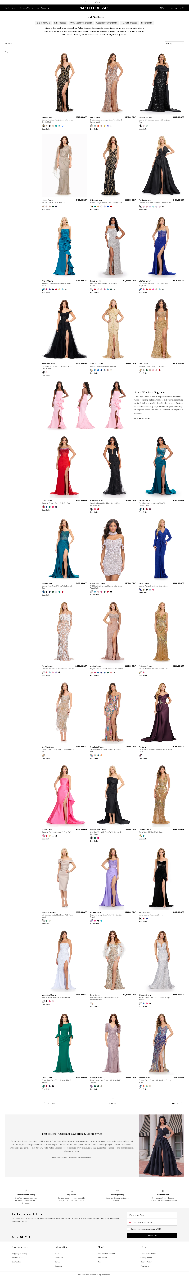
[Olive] (144, 590)
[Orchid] (150, 207)
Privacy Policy (146, 1258)
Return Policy (17, 1258)
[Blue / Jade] (56, 126)
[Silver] (92, 289)
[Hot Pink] (153, 289)
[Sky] (63, 289)
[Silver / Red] (144, 1086)
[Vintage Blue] (105, 370)
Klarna (57, 1262)
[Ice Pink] (160, 207)
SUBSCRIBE (152, 1235)
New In (7, 8)
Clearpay (58, 1266)
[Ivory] (111, 126)
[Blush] (53, 126)
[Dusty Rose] (46, 206)
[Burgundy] (147, 509)
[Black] (50, 126)
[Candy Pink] (53, 672)
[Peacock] (43, 289)
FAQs (57, 1253)
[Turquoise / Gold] (147, 1086)
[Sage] (147, 126)
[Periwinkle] (108, 126)
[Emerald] (111, 289)
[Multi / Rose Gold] (59, 126)
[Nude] (156, 289)
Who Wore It (102, 1258)
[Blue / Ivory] (63, 126)
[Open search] (176, 8)
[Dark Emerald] (53, 206)
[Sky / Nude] (95, 126)
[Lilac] (156, 207)
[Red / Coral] (98, 126)
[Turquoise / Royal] (108, 206)
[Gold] (105, 126)
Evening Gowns (26, 8)
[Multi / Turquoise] (98, 755)
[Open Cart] (183, 8)
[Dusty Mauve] (92, 1086)
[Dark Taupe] (50, 206)
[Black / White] (56, 836)
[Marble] (43, 206)
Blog (99, 1262)
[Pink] (144, 207)
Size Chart (59, 1258)
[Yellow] (59, 289)
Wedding (45, 8)
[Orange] (150, 289)
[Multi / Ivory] (101, 206)
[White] (56, 592)
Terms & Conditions (148, 1253)
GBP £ (161, 8)
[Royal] (50, 289)
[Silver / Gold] (98, 206)
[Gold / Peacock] (95, 370)
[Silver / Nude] (46, 126)
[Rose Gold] (92, 126)
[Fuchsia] (46, 289)
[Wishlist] (172, 8)
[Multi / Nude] (92, 755)
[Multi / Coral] (101, 755)
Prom (37, 8)
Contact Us (16, 1262)
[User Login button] (180, 8)
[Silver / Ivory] (111, 370)
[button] (172, 8)
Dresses (15, 8)
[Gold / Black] (43, 126)
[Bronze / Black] (150, 1003)
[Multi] (140, 1086)
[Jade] (95, 206)
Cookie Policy (146, 1262)
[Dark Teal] (95, 838)
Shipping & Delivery (19, 1253)
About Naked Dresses (106, 1253)
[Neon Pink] (153, 370)
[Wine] (150, 509)
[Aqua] (153, 207)
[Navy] (56, 206)
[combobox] (131, 1222)
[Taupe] (101, 126)
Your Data (145, 1266)
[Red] (111, 206)
